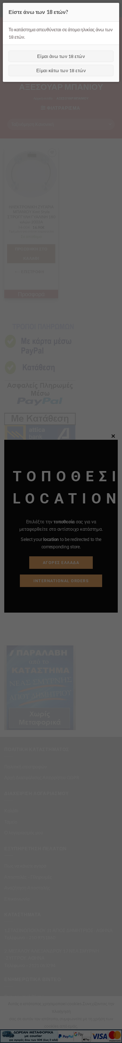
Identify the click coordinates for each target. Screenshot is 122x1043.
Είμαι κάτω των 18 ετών (61, 70)
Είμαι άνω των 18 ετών (61, 56)
